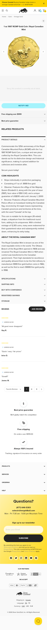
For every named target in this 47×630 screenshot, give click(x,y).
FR (29, 603)
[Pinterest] (36, 558)
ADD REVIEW (37, 309)
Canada (28, 600)
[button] (23, 114)
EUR (31, 606)
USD (27, 606)
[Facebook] (11, 558)
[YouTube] (31, 558)
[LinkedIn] (26, 558)
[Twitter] (16, 558)
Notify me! (23, 106)
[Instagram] (21, 558)
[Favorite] (43, 21)
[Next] (43, 51)
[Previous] (4, 51)
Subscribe (23, 538)
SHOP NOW (29, 5)
